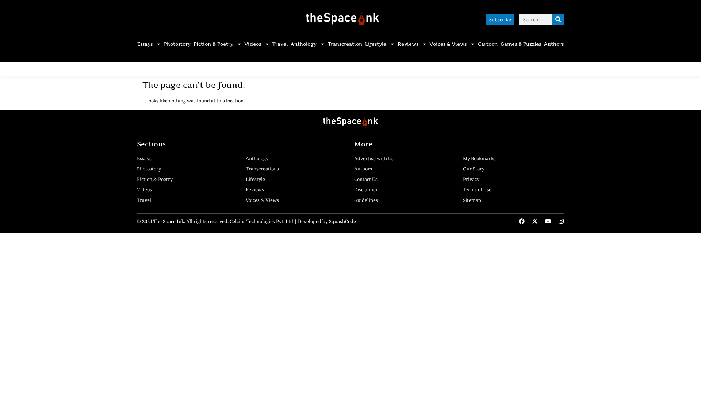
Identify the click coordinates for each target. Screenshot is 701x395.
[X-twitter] (535, 221)
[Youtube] (548, 221)
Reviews (408, 44)
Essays (145, 44)
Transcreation (345, 44)
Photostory (177, 44)
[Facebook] (522, 221)
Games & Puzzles (521, 44)
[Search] (558, 19)
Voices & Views (448, 44)
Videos (252, 44)
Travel (280, 44)
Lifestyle (375, 44)
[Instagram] (561, 221)
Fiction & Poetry (213, 44)
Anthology (304, 44)
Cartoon (488, 44)
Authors (554, 44)
